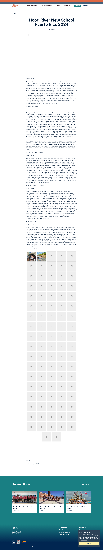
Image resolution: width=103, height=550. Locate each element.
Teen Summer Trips (32, 5)
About (58, 5)
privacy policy (84, 540)
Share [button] (37, 463)
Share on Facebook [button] (34, 463)
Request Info (85, 5)
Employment (62, 537)
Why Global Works (64, 534)
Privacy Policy (30, 546)
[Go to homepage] (15, 5)
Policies (81, 530)
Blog (14, 13)
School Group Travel (46, 5)
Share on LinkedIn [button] (27, 463)
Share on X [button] (30, 463)
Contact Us (77, 5)
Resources (67, 5)
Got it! (89, 543)
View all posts (85, 484)
